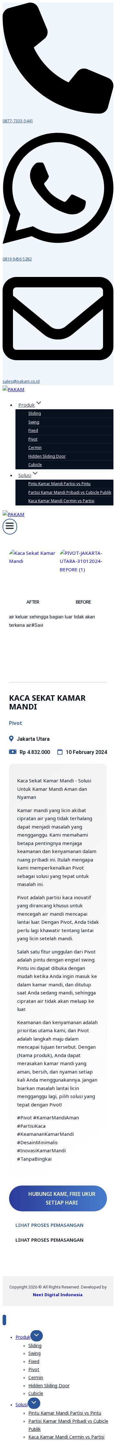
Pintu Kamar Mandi (59, 483)
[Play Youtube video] (58, 641)
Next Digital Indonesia (57, 1295)
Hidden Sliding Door (47, 456)
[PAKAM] (13, 389)
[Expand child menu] (36, 1335)
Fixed (33, 430)
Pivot (32, 439)
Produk (22, 1337)
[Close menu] (4, 1320)
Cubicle (35, 464)
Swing (33, 422)
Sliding (34, 413)
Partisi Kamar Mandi (69, 492)
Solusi (21, 1404)
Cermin (35, 447)
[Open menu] (10, 527)
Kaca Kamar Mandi (61, 501)
